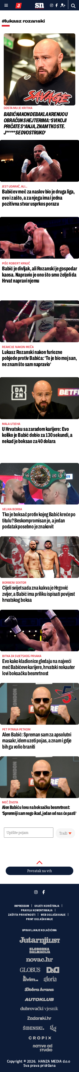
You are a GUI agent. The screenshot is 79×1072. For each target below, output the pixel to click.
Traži (63, 833)
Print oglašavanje (39, 919)
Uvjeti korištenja (46, 906)
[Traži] (73, 6)
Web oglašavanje (53, 914)
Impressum (21, 906)
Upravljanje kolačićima (39, 930)
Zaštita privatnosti (22, 914)
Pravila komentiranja (37, 910)
